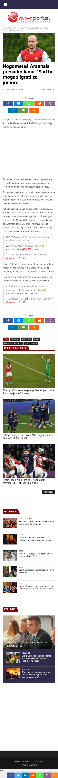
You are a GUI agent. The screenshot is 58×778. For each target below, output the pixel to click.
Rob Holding (31, 343)
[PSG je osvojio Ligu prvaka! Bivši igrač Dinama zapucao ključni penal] (29, 416)
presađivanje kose (13, 343)
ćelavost (26, 339)
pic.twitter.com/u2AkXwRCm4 (21, 293)
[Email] (23, 110)
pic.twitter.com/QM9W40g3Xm (22, 249)
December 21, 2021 (16, 258)
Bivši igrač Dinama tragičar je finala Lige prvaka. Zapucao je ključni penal (28, 392)
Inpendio (33, 765)
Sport (11, 28)
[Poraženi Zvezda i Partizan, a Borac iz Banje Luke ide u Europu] (10, 523)
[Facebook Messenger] (19, 103)
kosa (36, 339)
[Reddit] (39, 103)
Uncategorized (26, 518)
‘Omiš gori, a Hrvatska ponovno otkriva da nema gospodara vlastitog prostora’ (36, 674)
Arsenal (15, 339)
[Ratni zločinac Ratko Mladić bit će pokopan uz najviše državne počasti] (10, 539)
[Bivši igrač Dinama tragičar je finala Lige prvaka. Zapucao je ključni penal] (29, 371)
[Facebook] (8, 103)
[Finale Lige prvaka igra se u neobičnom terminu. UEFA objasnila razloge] (29, 461)
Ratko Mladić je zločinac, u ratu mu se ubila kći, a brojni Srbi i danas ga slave (36, 587)
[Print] (34, 110)
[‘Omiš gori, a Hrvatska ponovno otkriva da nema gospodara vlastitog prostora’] (13, 673)
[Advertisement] (29, 153)
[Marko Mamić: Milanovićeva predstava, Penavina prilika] (29, 632)
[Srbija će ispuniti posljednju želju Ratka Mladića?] (10, 571)
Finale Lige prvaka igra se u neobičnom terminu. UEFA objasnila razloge (24, 481)
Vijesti (22, 535)
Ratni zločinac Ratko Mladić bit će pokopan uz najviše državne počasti (35, 538)
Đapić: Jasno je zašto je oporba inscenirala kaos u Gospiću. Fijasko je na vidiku (36, 658)
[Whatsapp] (29, 103)
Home (5, 28)
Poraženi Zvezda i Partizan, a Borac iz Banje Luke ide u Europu (36, 522)
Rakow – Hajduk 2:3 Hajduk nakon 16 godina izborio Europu (36, 555)
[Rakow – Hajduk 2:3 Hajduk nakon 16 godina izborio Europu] (10, 555)
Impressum (38, 761)
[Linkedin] (13, 110)
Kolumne (26, 653)
